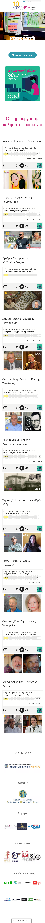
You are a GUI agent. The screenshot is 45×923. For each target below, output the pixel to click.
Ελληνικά (28, 1)
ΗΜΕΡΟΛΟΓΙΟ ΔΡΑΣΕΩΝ (24, 55)
